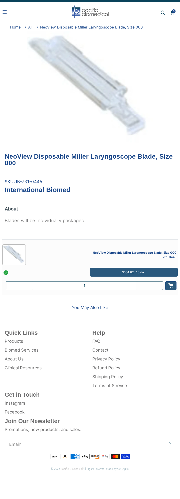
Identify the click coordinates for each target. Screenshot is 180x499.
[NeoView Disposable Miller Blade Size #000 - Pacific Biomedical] (90, 89)
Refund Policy (106, 367)
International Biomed (37, 189)
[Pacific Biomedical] (90, 12)
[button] (162, 13)
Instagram (15, 403)
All (30, 27)
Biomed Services (22, 350)
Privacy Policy (106, 358)
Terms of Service (109, 385)
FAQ (96, 341)
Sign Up (159, 444)
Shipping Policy (107, 376)
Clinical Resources (23, 367)
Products (14, 341)
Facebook (15, 411)
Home (15, 27)
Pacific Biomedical (72, 469)
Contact (100, 350)
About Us (14, 358)
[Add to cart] (170, 285)
